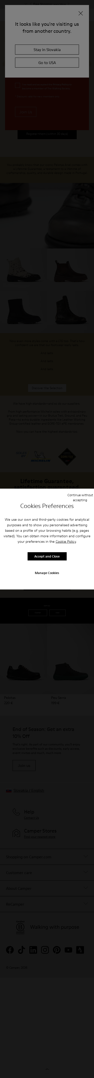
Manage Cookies (47, 572)
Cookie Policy (66, 541)
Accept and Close (47, 556)
